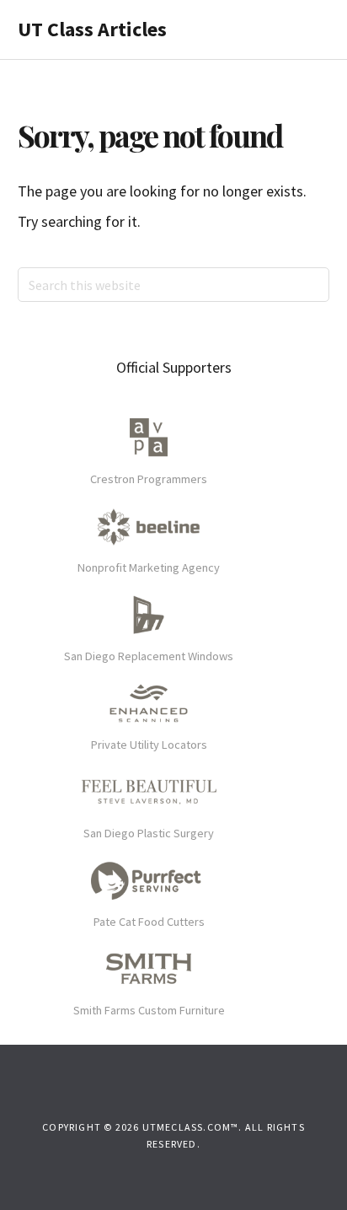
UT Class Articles (92, 29)
